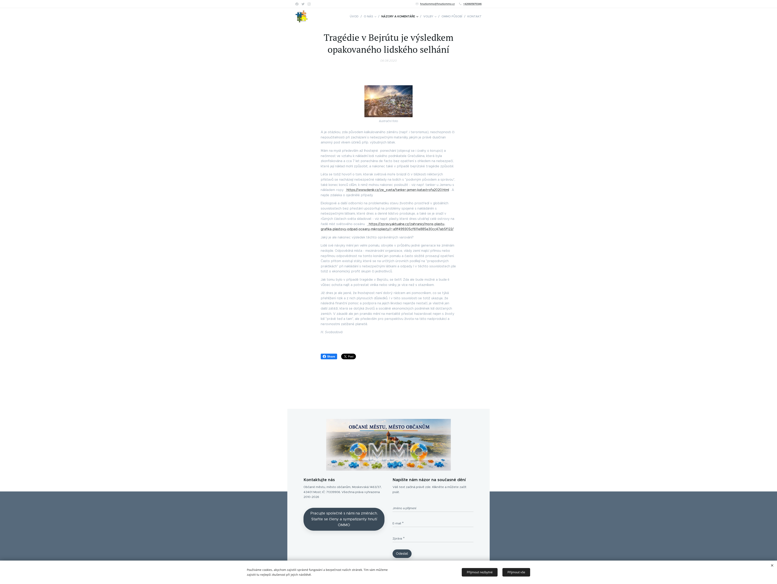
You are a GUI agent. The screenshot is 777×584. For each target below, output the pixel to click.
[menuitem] (355, 16)
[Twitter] (303, 4)
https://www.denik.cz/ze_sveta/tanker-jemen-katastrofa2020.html (398, 190)
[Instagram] (309, 4)
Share (331, 356)
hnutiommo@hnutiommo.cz (437, 4)
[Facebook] (296, 4)
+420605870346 (472, 4)
